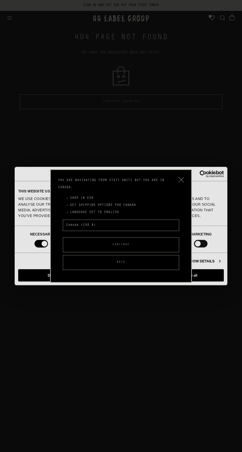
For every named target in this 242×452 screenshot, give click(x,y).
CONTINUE (121, 244)
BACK (121, 262)
